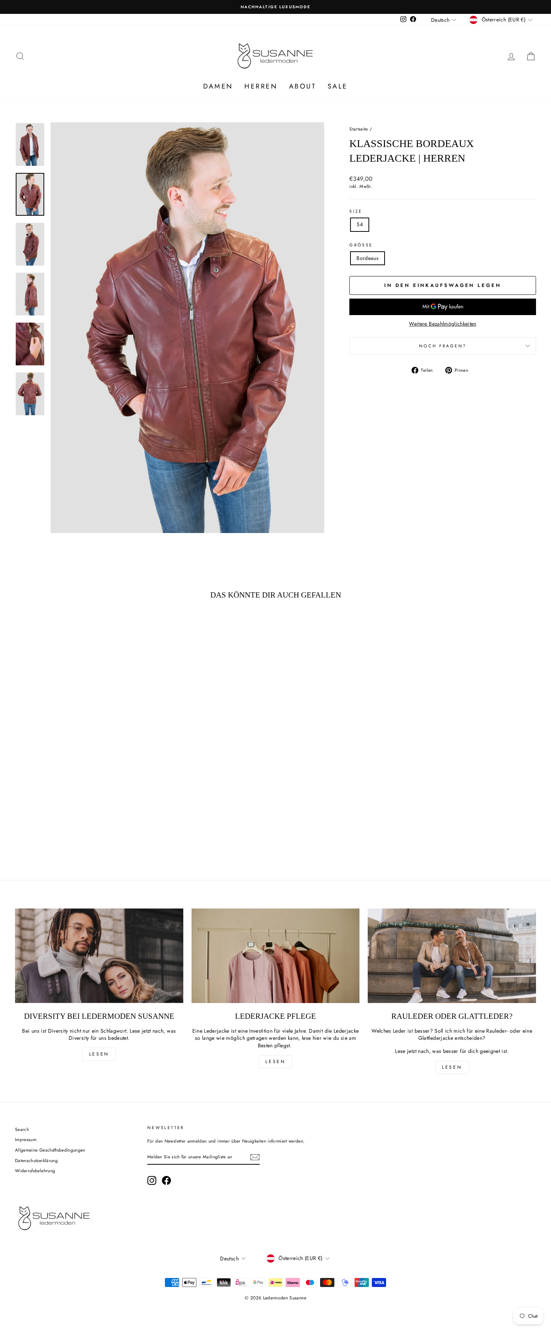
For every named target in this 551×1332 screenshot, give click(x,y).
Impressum (25, 1139)
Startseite (358, 129)
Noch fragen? (442, 346)
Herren (261, 86)
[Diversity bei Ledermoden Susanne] (99, 956)
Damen (218, 86)
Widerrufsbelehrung (35, 1170)
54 (359, 224)
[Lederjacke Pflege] (276, 956)
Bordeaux (367, 258)
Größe (361, 245)
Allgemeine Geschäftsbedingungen (50, 1150)
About (302, 86)
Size (355, 211)
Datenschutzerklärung (36, 1160)
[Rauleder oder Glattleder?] (452, 956)
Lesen (99, 1054)
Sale (338, 86)
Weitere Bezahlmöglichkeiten (442, 323)
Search (22, 1129)
